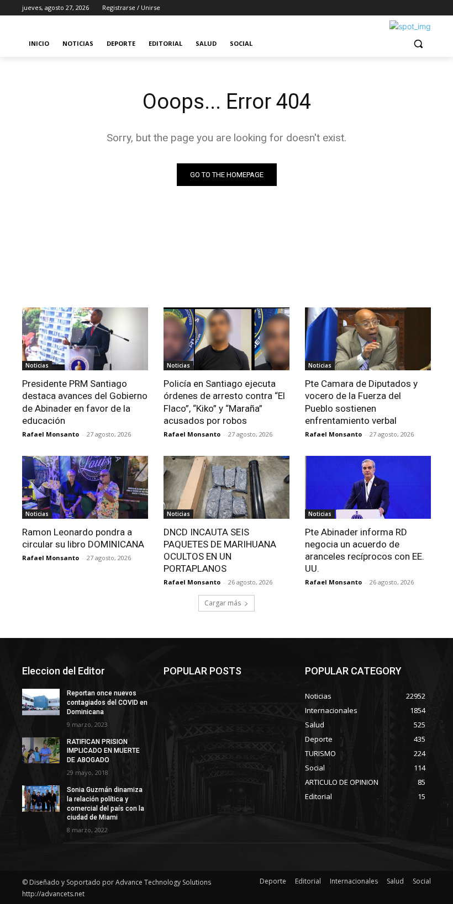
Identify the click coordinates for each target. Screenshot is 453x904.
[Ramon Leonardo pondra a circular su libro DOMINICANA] (85, 487)
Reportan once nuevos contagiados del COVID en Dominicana (107, 702)
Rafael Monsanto (50, 434)
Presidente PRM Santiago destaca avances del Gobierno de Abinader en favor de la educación (85, 402)
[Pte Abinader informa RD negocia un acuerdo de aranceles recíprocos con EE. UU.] (368, 487)
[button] (418, 44)
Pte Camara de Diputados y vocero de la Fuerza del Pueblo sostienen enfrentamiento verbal (361, 402)
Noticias (37, 365)
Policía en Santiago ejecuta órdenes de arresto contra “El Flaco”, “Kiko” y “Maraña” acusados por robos (224, 402)
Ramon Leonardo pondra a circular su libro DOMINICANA (83, 538)
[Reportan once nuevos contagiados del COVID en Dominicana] (41, 702)
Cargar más (222, 603)
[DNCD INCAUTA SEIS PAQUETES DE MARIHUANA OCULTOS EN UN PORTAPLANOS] (226, 487)
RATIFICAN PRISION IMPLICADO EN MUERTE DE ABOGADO (103, 751)
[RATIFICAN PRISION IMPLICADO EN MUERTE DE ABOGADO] (41, 750)
